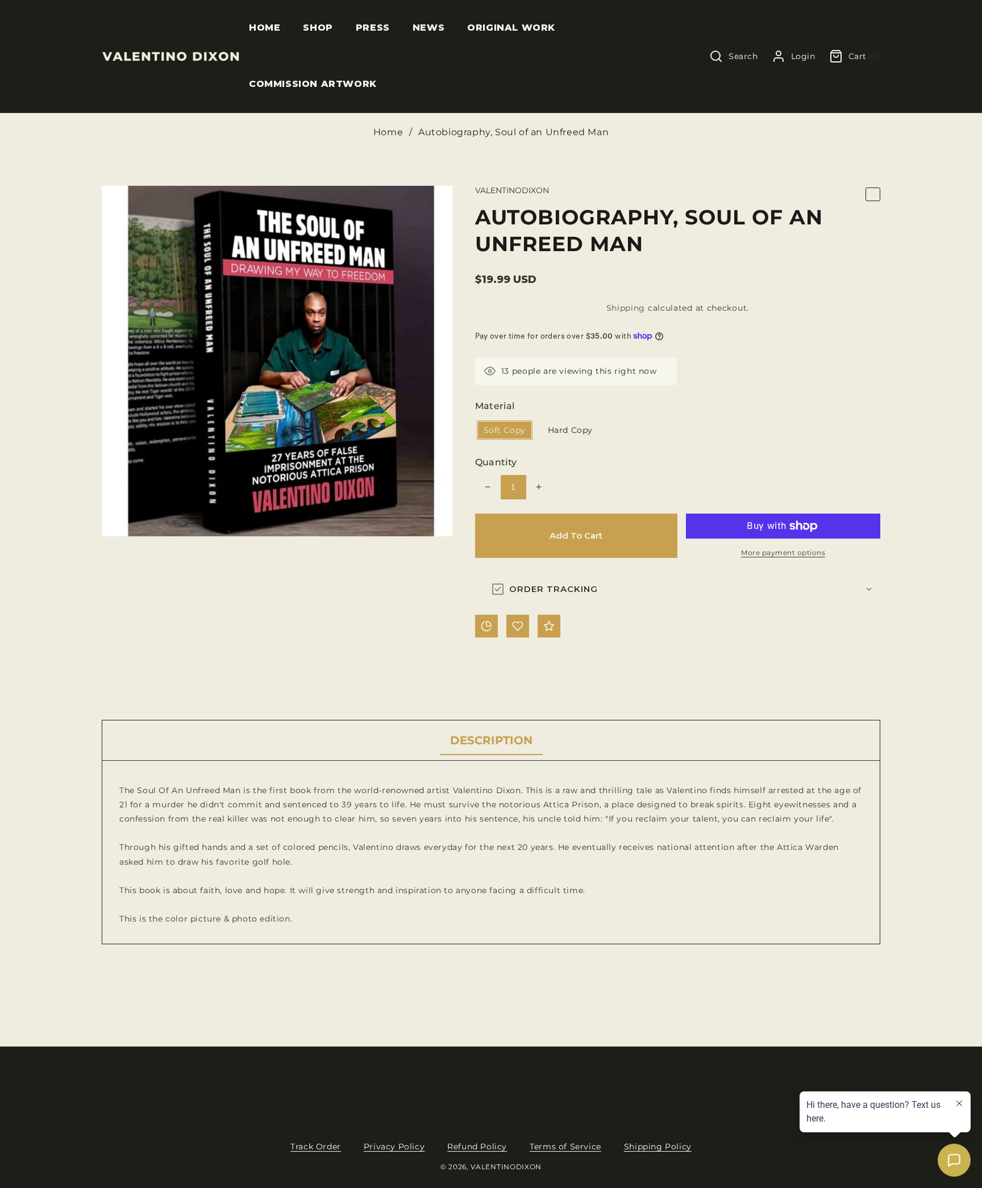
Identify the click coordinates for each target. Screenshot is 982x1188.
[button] (317, 28)
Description (491, 740)
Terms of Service (565, 1146)
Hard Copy (570, 430)
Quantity (496, 462)
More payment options (783, 552)
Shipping (626, 308)
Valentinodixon (506, 1167)
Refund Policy (477, 1146)
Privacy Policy (394, 1146)
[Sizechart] (486, 626)
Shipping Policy (658, 1146)
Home (388, 132)
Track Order (315, 1146)
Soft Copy (505, 430)
